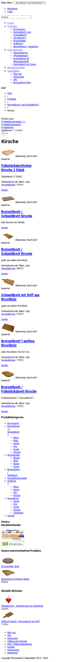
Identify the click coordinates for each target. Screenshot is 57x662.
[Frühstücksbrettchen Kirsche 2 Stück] (8, 156)
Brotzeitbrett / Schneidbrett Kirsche (16, 214)
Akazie (16, 458)
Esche (16, 449)
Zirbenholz (18, 512)
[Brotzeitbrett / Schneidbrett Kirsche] (8, 202)
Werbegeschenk (16, 67)
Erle (15, 446)
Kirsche (17, 452)
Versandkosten (8, 184)
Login (9, 11)
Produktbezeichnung (11, 124)
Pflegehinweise (20, 55)
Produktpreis (7, 127)
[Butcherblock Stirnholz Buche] (8, 576)
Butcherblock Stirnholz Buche (15, 579)
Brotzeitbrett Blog (22, 82)
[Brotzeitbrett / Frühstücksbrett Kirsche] (8, 377)
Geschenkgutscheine (17, 478)
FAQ (15, 79)
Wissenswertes (20, 52)
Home (10, 22)
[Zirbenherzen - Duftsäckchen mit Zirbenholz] (8, 603)
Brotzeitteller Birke (10, 566)
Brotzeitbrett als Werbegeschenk (21, 60)
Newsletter (12, 652)
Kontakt (11, 647)
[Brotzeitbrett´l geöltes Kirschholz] (8, 331)
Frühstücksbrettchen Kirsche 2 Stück (16, 168)
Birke (15, 440)
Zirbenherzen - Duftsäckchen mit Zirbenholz (22, 606)
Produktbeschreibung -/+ (13, 121)
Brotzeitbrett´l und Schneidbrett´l (22, 33)
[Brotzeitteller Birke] (8, 563)
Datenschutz (13, 649)
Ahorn (16, 437)
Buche (16, 443)
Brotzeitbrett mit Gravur (24, 64)
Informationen (15, 49)
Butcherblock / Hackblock (25, 46)
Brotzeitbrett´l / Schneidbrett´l (13, 430)
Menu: (10, 2)
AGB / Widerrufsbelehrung (19, 644)
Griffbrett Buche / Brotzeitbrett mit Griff (20, 621)
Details (4, 190)
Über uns (17, 73)
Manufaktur (13, 70)
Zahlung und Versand (17, 641)
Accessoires (19, 29)
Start (9, 93)
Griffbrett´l (18, 43)
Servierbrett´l (19, 37)
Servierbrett (13, 498)
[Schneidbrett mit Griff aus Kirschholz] (8, 285)
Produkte (12, 26)
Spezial (10, 515)
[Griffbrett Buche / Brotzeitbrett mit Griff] (8, 618)
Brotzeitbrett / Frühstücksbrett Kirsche (18, 389)
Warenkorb (12, 8)
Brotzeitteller (19, 40)
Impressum (18, 76)
